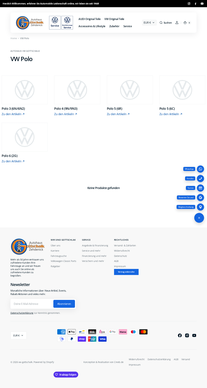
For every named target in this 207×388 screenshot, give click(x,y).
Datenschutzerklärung (21, 312)
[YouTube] (202, 3)
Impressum (120, 266)
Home (13, 38)
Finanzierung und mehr (94, 255)
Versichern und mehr (93, 261)
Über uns (55, 245)
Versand (185, 359)
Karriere (55, 250)
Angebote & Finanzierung (95, 245)
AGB (116, 261)
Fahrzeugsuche (58, 255)
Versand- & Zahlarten (125, 245)
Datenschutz (120, 255)
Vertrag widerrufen (126, 271)
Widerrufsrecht (122, 250)
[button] (165, 22)
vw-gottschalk (25, 362)
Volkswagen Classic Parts (63, 261)
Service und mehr (91, 250)
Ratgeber (55, 266)
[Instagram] (189, 3)
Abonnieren (64, 304)
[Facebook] (195, 3)
